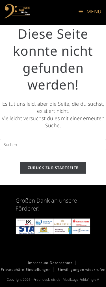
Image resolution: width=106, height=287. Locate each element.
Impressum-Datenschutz (50, 262)
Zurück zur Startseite (53, 167)
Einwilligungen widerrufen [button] (81, 269)
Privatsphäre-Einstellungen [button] (26, 269)
